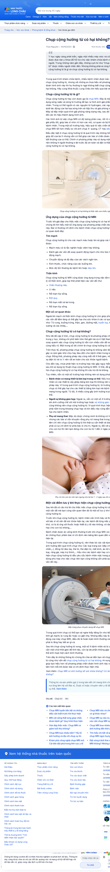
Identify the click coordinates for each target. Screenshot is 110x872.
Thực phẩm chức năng (47, 767)
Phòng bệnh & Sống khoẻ (43, 30)
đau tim (92, 268)
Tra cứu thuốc (76, 771)
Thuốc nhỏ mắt (77, 17)
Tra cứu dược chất (78, 775)
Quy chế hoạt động (12, 780)
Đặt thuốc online (44, 788)
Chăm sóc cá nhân (45, 780)
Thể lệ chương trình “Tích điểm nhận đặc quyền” (15, 836)
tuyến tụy (103, 322)
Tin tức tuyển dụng (78, 797)
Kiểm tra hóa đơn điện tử (15, 810)
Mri (66, 699)
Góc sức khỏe (22, 30)
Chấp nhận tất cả (90, 858)
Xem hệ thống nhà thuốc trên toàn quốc (40, 754)
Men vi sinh (104, 17)
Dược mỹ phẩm (44, 771)
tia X (62, 359)
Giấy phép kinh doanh (14, 775)
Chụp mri (58, 699)
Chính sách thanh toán (14, 805)
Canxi (28, 17)
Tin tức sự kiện (76, 801)
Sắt (50, 17)
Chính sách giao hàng (14, 797)
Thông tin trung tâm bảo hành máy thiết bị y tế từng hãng (17, 829)
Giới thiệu (8, 767)
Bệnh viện (74, 788)
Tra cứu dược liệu (78, 780)
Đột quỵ (53, 298)
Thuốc (40, 775)
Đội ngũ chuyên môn (79, 793)
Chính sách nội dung (13, 788)
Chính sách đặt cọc (12, 784)
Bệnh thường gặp (77, 784)
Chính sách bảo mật (13, 801)
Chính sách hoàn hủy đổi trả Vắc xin (16, 822)
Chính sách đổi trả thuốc (15, 793)
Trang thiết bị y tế (45, 784)
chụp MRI (93, 98)
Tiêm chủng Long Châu (47, 793)
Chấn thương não (58, 285)
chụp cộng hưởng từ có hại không (84, 660)
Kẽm (45, 17)
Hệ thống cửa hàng (12, 771)
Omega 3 (37, 17)
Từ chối (90, 865)
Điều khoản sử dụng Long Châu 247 (15, 843)
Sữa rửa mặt (91, 17)
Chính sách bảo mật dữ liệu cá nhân (17, 815)
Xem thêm (61, 688)
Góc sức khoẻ (76, 767)
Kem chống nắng (61, 17)
